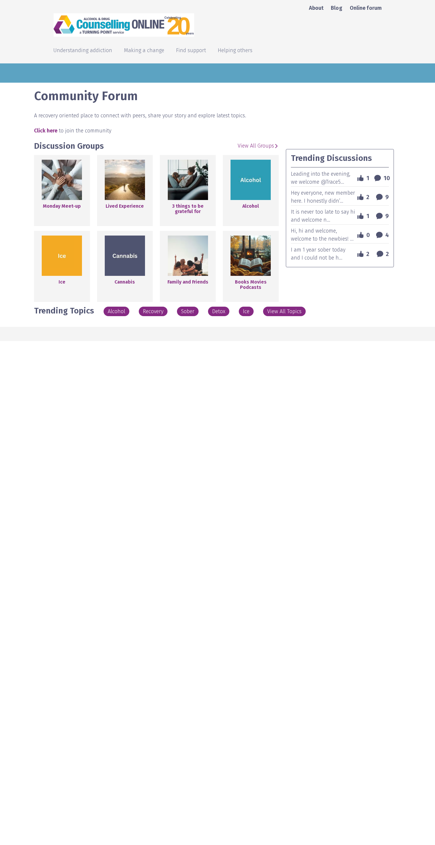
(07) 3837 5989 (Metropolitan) (408, 112)
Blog (336, 8)
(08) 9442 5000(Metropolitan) (402, 170)
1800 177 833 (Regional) (398, 104)
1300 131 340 (411, 127)
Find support (191, 51)
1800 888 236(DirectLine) (396, 150)
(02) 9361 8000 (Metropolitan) (408, 78)
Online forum (366, 8)
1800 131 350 (411, 92)
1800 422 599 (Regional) (397, 69)
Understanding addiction (82, 51)
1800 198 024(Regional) (398, 161)
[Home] (175, 25)
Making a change (144, 51)
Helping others (235, 51)
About (316, 8)
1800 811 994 (411, 138)
